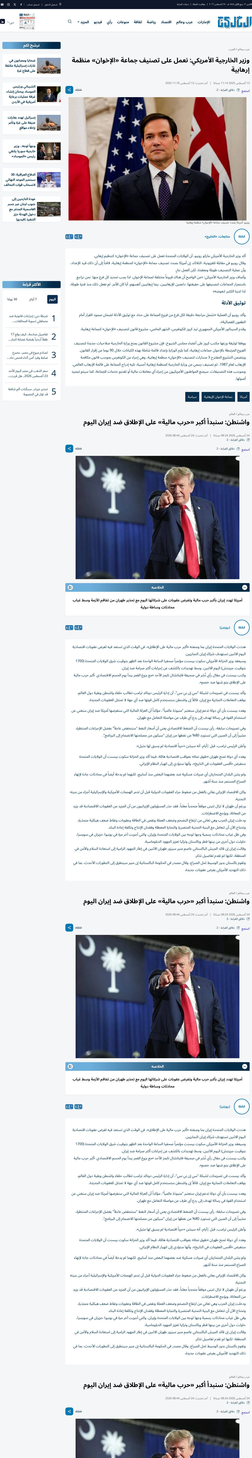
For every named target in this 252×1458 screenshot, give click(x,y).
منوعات (123, 22)
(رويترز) (225, 627)
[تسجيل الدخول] (60, 4)
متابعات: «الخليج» (217, 236)
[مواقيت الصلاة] (2, 22)
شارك (78, 90)
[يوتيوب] (2, 4)
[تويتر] (14, 4)
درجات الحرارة (183, 4)
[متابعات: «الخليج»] (242, 236)
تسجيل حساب (33, 4)
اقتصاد (166, 22)
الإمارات (204, 22)
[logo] (235, 22)
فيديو (98, 22)
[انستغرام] (8, 4)
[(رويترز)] (242, 627)
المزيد (84, 22)
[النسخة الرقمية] (27, 22)
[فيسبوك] (21, 4)
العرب (232, 49)
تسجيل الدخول (50, 4)
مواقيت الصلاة (199, 4)
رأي (109, 22)
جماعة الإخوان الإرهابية (218, 397)
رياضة (151, 22)
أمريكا (243, 397)
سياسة (192, 397)
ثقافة (138, 22)
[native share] (69, 90)
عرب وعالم (184, 22)
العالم (232, 414)
